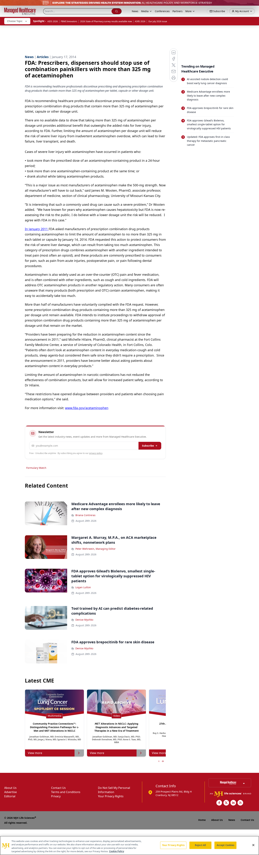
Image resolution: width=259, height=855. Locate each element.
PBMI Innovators (69, 21)
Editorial (9, 796)
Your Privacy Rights (111, 796)
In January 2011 (37, 229)
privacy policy (95, 453)
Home (202, 820)
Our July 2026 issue (157, 21)
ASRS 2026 (140, 21)
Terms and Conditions (65, 792)
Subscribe (148, 445)
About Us (10, 788)
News (135, 11)
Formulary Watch (36, 467)
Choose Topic (15, 21)
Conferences (162, 11)
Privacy (56, 796)
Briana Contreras (85, 515)
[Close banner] (254, 4)
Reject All (200, 845)
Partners (177, 11)
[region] (129, 845)
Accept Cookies (225, 845)
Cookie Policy (116, 851)
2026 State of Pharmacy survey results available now (106, 21)
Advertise (10, 792)
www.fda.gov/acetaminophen (86, 408)
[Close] (253, 845)
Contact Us (58, 788)
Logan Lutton (83, 587)
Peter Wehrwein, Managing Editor (95, 548)
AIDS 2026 (52, 21)
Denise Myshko (84, 619)
